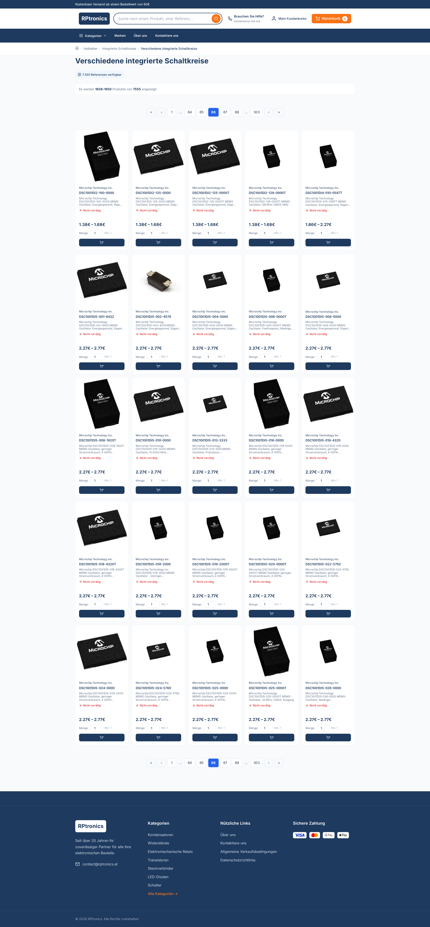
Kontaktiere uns (166, 35)
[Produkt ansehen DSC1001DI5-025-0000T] (271, 685)
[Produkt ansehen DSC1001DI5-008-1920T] (101, 437)
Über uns (140, 35)
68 (237, 112)
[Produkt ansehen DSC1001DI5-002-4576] (158, 314)
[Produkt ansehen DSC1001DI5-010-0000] (158, 437)
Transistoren (158, 860)
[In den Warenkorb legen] (102, 242)
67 (225, 112)
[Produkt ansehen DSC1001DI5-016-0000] (271, 437)
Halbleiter (90, 48)
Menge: (83, 233)
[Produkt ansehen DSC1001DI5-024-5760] (158, 685)
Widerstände (158, 843)
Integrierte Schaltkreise (119, 48)
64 (190, 112)
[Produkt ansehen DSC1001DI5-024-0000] (101, 685)
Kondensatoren (160, 834)
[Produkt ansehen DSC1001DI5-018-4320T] (101, 561)
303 (257, 112)
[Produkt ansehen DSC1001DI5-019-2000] (158, 561)
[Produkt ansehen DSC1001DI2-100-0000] (101, 190)
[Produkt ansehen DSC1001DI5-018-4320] (328, 437)
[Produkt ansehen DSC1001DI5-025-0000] (215, 685)
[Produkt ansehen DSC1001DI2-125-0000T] (215, 190)
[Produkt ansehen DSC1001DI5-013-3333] (215, 437)
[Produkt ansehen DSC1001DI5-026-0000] (328, 685)
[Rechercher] (216, 18)
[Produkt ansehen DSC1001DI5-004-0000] (215, 314)
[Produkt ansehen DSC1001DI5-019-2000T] (215, 561)
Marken (120, 35)
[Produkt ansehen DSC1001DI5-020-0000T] (271, 561)
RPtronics (94, 18)
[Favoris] (121, 136)
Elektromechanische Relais (170, 851)
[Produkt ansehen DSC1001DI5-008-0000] (328, 314)
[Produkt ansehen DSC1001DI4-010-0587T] (328, 190)
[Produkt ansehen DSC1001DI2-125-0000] (158, 190)
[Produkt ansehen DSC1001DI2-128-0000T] (271, 190)
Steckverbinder (160, 868)
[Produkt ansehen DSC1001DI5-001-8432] (101, 314)
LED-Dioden (158, 877)
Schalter (154, 885)
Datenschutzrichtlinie (237, 860)
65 (202, 112)
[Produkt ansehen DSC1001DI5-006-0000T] (271, 314)
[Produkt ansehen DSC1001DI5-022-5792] (328, 561)
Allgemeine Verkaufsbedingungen (248, 851)
